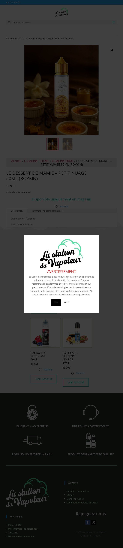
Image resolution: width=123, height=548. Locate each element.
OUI (56, 302)
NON (66, 302)
